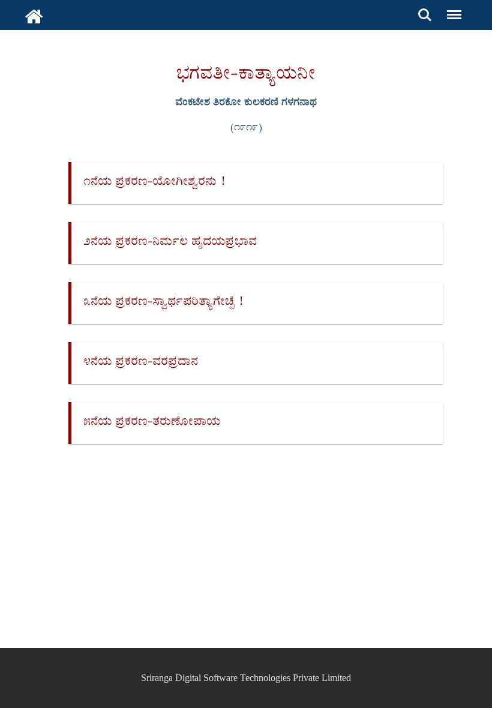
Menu (452, 8)
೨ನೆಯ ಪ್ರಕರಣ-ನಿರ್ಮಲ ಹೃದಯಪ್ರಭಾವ (170, 243)
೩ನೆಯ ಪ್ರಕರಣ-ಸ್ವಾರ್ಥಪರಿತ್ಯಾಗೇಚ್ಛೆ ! (162, 303)
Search (424, 8)
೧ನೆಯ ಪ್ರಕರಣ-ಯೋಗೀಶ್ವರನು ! (153, 183)
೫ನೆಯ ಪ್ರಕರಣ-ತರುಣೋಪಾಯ (151, 423)
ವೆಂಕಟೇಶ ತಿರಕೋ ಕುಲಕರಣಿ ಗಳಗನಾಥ (246, 103)
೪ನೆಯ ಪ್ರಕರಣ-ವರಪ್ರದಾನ (140, 363)
